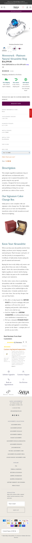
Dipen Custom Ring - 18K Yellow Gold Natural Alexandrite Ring (7, 360)
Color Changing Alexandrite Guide (16, 457)
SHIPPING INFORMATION (16, 475)
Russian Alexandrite (16, 437)
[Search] (5, 7)
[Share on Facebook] (8, 161)
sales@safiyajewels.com (10, 3)
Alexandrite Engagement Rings (16, 454)
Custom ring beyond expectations (15, 349)
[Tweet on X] (6, 161)
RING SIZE (5, 149)
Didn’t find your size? (8, 157)
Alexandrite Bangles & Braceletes (16, 441)
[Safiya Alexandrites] (16, 7)
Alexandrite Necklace (16, 431)
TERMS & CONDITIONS (16, 469)
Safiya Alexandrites (10, 535)
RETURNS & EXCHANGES (16, 472)
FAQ (16, 466)
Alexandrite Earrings (16, 434)
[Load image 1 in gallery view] (16, 27)
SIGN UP (16, 510)
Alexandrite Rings (16, 424)
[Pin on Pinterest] (10, 161)
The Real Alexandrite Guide (16, 450)
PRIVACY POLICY (16, 485)
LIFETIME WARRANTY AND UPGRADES (16, 482)
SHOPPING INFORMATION (16, 479)
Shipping (5, 74)
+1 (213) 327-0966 (16, 1)
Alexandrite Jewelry (16, 428)
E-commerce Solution (20, 535)
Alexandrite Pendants (16, 444)
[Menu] (1, 7)
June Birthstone (16, 447)
